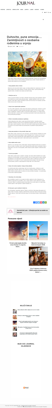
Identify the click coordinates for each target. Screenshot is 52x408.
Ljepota (26, 9)
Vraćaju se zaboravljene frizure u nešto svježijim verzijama (28, 316)
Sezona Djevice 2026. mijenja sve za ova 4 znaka (28, 309)
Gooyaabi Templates (43, 406)
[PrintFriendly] (45, 202)
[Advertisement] (26, 23)
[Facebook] (36, 202)
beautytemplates (28, 406)
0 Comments (20, 46)
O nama (42, 9)
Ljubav (31, 9)
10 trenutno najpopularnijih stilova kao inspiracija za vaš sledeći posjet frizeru (28, 333)
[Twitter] (38, 202)
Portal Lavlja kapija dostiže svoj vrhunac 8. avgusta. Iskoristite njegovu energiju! (28, 322)
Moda (21, 9)
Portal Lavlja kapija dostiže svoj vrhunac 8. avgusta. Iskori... (18, 244)
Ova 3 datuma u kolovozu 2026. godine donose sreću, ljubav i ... (38, 270)
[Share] (34, 202)
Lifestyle (8, 9)
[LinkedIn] (43, 202)
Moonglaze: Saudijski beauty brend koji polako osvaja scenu (28, 327)
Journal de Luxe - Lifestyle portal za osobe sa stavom (25, 405)
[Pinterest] (41, 202)
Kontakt (37, 9)
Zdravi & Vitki (15, 9)
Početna (3, 9)
